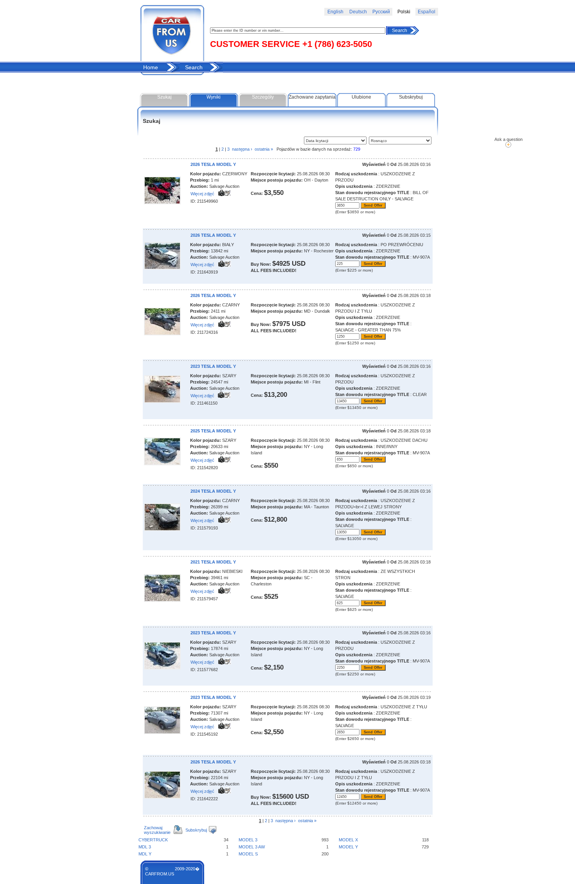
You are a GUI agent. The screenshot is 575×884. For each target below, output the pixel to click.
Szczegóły (263, 97)
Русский (381, 11)
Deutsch (358, 11)
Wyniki (214, 97)
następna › (242, 149)
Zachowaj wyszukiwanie (157, 830)
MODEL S (248, 854)
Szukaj (164, 97)
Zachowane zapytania (312, 97)
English (335, 11)
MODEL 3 (248, 839)
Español (426, 11)
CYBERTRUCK (153, 839)
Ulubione (361, 97)
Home (150, 67)
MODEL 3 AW (252, 846)
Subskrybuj (411, 97)
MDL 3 (144, 846)
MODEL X (348, 839)
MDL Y (144, 854)
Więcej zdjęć (202, 193)
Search (399, 30)
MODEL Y (348, 846)
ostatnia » (264, 149)
